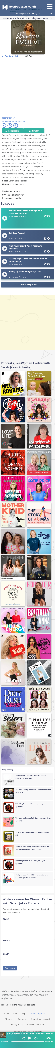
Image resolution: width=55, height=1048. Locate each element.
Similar (35, 131)
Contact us (22, 1019)
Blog (23, 1013)
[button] (50, 5)
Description (7, 118)
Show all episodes (29, 284)
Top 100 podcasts (22, 13)
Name (6, 940)
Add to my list (11, 56)
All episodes (13, 131)
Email (6, 954)
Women (21, 121)
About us (9, 1019)
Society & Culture (9, 121)
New (15, 1013)
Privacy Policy (17, 1024)
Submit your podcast (40, 1019)
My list (37, 13)
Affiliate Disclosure (35, 1024)
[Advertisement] (27, 87)
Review (6, 919)
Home (6, 1013)
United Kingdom (37, 1013)
